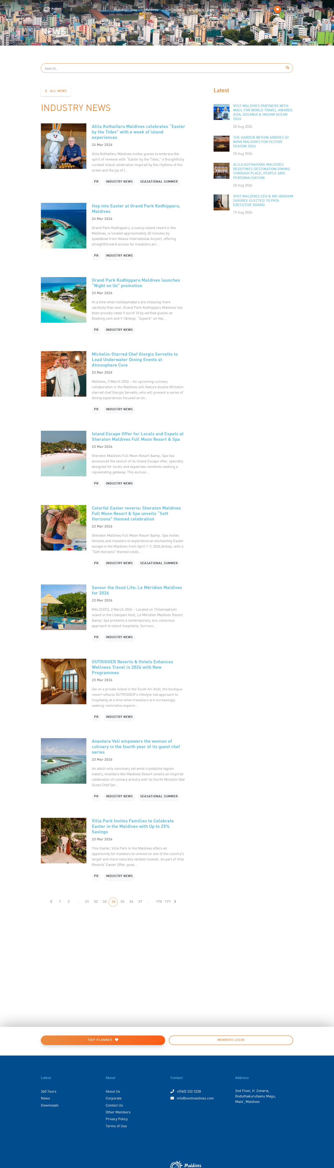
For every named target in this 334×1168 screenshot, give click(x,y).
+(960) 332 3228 (188, 1091)
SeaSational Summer (159, 181)
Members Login (201, 9)
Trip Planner (100, 1040)
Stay (133, 9)
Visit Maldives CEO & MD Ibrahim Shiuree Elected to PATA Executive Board (263, 201)
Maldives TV (230, 9)
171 (168, 902)
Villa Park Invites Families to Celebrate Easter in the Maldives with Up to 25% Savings (133, 826)
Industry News (119, 181)
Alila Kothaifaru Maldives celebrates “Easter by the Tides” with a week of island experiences (138, 131)
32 (96, 902)
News (45, 1098)
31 (87, 902)
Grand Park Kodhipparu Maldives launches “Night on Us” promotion (136, 282)
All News (58, 91)
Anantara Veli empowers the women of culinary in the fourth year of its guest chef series (136, 746)
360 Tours (48, 1091)
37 (140, 902)
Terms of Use (116, 1125)
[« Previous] (51, 902)
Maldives (151, 9)
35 (122, 902)
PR (96, 181)
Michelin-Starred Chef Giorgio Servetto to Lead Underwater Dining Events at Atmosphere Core (135, 359)
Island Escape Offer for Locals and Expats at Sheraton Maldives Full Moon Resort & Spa (138, 436)
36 (131, 902)
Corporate (174, 9)
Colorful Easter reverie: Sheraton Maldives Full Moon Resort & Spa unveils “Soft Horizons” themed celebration (136, 513)
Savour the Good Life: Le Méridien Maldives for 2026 (137, 590)
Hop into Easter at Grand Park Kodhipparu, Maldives (136, 208)
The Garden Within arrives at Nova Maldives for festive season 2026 (261, 142)
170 (159, 902)
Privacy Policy (117, 1118)
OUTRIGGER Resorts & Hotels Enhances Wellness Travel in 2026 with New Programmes (132, 667)
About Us (113, 1091)
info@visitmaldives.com (195, 1098)
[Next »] (175, 902)
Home (118, 9)
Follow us (255, 9)
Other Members (118, 1111)
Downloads (50, 1105)
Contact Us (114, 1105)
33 (105, 902)
